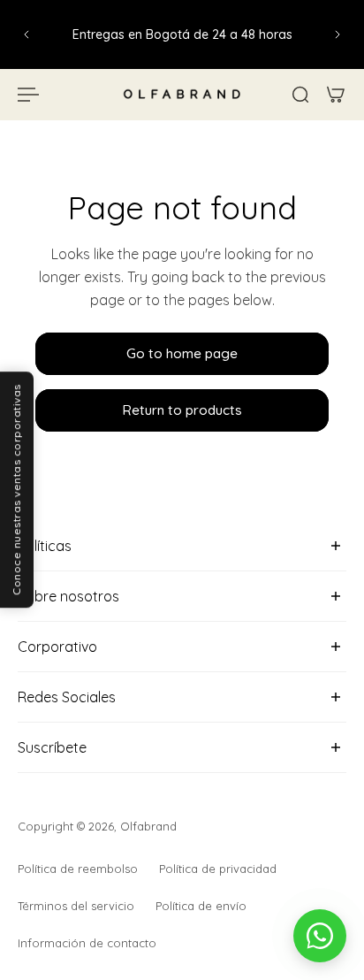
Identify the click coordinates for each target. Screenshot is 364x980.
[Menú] (28, 94)
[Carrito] (335, 94)
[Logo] (182, 94)
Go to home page (182, 353)
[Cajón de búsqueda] (300, 94)
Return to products (182, 410)
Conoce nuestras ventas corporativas (16, 490)
